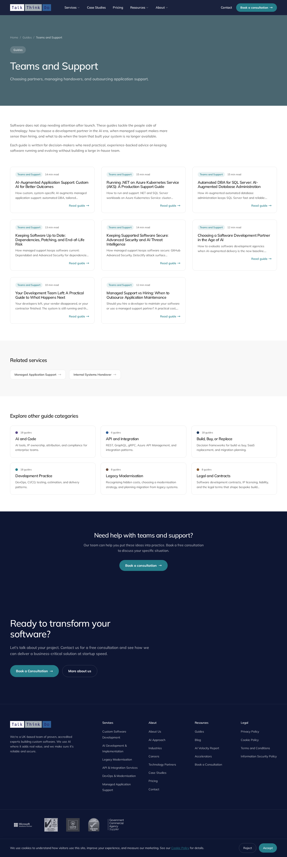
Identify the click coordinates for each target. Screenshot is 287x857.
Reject (247, 848)
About (160, 7)
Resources (137, 7)
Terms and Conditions (255, 748)
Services (70, 7)
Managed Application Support (35, 374)
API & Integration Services (120, 768)
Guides (27, 37)
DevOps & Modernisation (119, 776)
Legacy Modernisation (117, 759)
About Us (155, 731)
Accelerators (203, 756)
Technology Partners (162, 764)
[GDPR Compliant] (73, 825)
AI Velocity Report (207, 748)
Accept (268, 848)
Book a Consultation (32, 671)
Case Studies (96, 7)
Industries (155, 748)
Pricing (118, 7)
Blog (198, 740)
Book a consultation (254, 7)
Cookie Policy (250, 740)
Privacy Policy (250, 731)
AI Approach (157, 740)
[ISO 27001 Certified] (51, 825)
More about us (79, 671)
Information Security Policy (259, 756)
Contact (226, 7)
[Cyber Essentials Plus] (94, 825)
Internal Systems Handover (92, 374)
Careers (154, 756)
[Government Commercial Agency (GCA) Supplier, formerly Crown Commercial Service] (116, 825)
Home (14, 37)
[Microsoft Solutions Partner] (23, 825)
